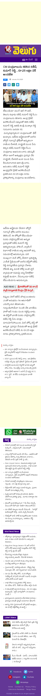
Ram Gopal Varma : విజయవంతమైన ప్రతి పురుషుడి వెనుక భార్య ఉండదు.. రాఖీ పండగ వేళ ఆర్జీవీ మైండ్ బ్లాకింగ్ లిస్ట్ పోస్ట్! (21, 466)
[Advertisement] (20, 22)
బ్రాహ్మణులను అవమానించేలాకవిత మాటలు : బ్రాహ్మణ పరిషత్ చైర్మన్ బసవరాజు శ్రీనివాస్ (21, 600)
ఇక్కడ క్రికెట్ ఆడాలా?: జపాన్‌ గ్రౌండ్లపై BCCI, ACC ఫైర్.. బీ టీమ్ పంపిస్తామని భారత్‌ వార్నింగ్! (20, 374)
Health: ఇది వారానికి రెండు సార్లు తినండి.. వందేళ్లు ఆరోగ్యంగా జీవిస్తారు (20, 562)
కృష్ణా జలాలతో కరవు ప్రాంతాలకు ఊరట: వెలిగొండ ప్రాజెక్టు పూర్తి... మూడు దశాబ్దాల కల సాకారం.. (21, 497)
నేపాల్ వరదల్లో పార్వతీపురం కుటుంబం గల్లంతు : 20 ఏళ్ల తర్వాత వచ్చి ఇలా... (19, 483)
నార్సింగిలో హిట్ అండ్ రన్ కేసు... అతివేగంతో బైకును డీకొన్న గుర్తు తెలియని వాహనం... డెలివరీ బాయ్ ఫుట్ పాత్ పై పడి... (21, 457)
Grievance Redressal (16, 689)
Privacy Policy (30, 687)
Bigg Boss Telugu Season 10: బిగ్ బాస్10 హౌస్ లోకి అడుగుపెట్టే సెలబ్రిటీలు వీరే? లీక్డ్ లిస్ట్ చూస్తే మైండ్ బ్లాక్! (20, 548)
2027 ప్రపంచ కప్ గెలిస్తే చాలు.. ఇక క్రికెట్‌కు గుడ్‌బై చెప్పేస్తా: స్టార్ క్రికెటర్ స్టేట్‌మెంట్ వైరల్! (21, 360)
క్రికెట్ (5, 80)
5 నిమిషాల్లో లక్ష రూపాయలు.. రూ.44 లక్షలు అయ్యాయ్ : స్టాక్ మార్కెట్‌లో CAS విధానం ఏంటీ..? (21, 592)
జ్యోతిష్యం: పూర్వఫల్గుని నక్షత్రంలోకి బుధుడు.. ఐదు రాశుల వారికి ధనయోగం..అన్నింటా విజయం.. (20, 539)
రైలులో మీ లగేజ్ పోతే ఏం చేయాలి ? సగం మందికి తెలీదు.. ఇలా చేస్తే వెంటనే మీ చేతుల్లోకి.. (24, 636)
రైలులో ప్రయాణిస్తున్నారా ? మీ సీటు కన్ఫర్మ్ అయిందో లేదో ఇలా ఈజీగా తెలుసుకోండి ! (20, 505)
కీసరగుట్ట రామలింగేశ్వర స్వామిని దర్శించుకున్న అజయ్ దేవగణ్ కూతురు (19, 556)
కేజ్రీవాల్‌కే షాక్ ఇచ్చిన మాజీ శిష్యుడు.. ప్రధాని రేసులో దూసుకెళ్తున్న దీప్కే (21, 489)
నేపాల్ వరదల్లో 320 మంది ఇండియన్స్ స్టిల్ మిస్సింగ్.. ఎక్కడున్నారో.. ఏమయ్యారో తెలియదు (20, 448)
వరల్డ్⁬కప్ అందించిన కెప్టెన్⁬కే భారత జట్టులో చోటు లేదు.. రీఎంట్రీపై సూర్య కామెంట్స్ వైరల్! (20, 367)
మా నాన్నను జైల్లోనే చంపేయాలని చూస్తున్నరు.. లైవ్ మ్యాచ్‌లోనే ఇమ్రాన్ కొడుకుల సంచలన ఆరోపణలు (21, 352)
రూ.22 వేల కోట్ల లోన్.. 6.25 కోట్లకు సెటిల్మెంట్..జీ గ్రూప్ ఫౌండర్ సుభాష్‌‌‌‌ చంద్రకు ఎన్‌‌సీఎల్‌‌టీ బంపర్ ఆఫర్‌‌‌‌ (20, 576)
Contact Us (19, 687)
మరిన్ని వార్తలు (32, 439)
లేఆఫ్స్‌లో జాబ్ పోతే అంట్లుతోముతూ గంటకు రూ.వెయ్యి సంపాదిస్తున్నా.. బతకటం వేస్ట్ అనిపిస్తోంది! (21, 519)
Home (10, 687)
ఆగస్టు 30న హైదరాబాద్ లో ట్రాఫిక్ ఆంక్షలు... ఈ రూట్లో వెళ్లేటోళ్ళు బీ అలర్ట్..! (21, 606)
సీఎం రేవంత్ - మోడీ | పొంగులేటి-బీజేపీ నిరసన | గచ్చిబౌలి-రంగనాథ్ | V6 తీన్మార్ (25, 658)
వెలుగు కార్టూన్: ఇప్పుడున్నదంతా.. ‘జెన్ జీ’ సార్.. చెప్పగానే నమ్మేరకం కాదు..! (24, 647)
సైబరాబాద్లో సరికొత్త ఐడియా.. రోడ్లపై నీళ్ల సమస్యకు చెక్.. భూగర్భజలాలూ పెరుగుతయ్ (20, 569)
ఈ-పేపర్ (29, 59)
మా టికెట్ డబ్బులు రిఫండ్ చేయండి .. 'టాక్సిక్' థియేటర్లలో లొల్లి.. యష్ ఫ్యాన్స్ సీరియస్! (21, 511)
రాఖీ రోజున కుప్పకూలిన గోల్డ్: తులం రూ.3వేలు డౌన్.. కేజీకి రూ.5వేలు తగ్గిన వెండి (21, 584)
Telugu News (31, 689)
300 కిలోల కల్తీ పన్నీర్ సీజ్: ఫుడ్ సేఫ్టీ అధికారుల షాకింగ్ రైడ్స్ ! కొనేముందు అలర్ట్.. (25, 625)
